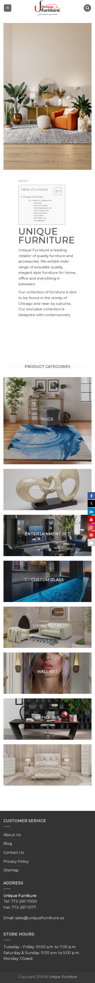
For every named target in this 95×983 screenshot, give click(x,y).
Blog (7, 843)
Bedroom (42, 221)
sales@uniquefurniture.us (39, 918)
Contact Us (13, 852)
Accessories (43, 206)
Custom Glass (44, 211)
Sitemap (11, 870)
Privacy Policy (16, 861)
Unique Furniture (33, 196)
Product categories (41, 200)
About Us (12, 835)
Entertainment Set (45, 208)
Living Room (43, 213)
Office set (42, 218)
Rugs (40, 203)
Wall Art (41, 216)
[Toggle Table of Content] (55, 191)
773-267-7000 (24, 901)
